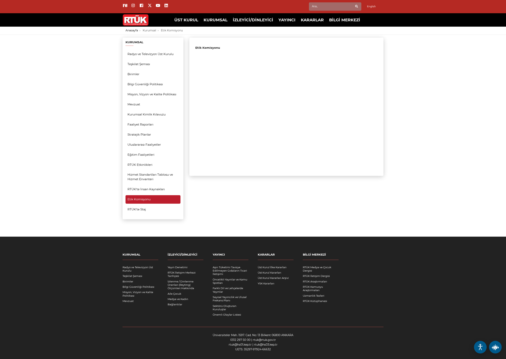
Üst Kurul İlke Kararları (272, 267)
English (371, 6)
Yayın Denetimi (178, 267)
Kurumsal (149, 30)
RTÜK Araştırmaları (315, 281)
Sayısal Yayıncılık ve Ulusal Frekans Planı (230, 298)
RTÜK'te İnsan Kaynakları (146, 189)
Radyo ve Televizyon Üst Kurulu (150, 54)
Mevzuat (133, 104)
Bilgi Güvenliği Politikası (145, 84)
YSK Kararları (266, 283)
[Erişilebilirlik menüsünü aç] (480, 347)
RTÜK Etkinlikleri (139, 165)
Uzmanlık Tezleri (313, 295)
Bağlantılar (175, 304)
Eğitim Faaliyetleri (140, 155)
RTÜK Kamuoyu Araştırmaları (313, 288)
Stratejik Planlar (139, 134)
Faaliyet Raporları (140, 124)
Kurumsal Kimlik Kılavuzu (146, 114)
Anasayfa (132, 30)
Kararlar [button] (312, 20)
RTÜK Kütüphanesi (315, 301)
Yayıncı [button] (286, 20)
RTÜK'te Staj (136, 209)
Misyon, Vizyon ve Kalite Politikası (151, 94)
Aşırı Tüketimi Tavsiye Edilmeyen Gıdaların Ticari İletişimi (230, 271)
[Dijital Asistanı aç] (495, 347)
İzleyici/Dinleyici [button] (253, 20)
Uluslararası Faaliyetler (144, 144)
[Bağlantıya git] (136, 17)
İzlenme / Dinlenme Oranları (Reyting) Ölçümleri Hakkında (181, 285)
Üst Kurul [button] (186, 20)
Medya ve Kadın (178, 299)
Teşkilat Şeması (138, 64)
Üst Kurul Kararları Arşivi (273, 277)
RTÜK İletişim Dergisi (316, 275)
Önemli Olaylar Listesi (227, 314)
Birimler (133, 74)
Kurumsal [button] (216, 20)
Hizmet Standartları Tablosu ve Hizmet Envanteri (150, 177)
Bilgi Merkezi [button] (344, 20)
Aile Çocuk (174, 293)
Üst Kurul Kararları (269, 272)
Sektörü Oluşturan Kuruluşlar (224, 307)
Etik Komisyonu (172, 30)
